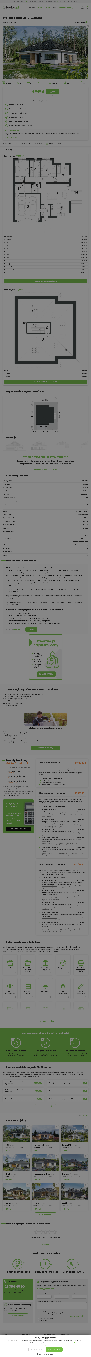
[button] (45, 1354)
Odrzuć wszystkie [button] (36, 1349)
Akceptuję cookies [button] (54, 1349)
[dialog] (45, 678)
